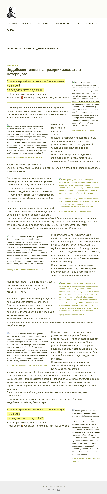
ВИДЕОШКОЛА (62, 23)
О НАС (78, 23)
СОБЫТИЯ (12, 23)
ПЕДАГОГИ (27, 23)
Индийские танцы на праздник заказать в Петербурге (43, 71)
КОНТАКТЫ (92, 23)
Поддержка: (53, 490)
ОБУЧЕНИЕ (43, 23)
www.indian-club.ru (57, 486)
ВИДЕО (10, 30)
